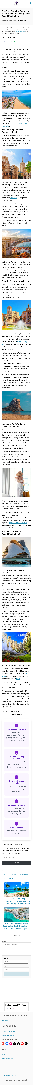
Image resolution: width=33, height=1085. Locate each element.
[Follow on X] (10, 1008)
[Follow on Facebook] (7, 1008)
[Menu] (2, 3)
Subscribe (16, 862)
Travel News (6, 1067)
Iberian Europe (12, 874)
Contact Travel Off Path (9, 1075)
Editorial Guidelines (8, 1035)
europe (4, 874)
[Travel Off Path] (16, 3)
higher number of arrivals (18, 523)
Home (3, 1054)
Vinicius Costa (11, 22)
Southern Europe (24, 874)
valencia (11, 878)
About (3, 1063)
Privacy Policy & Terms (9, 1031)
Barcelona (13, 198)
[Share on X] (7, 41)
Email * (7, 966)
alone (18, 679)
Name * (6, 959)
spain (4, 878)
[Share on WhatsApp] (11, 41)
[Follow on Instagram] (13, 1008)
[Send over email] (14, 41)
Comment (6, 941)
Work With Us (6, 1071)
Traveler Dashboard (8, 1058)
